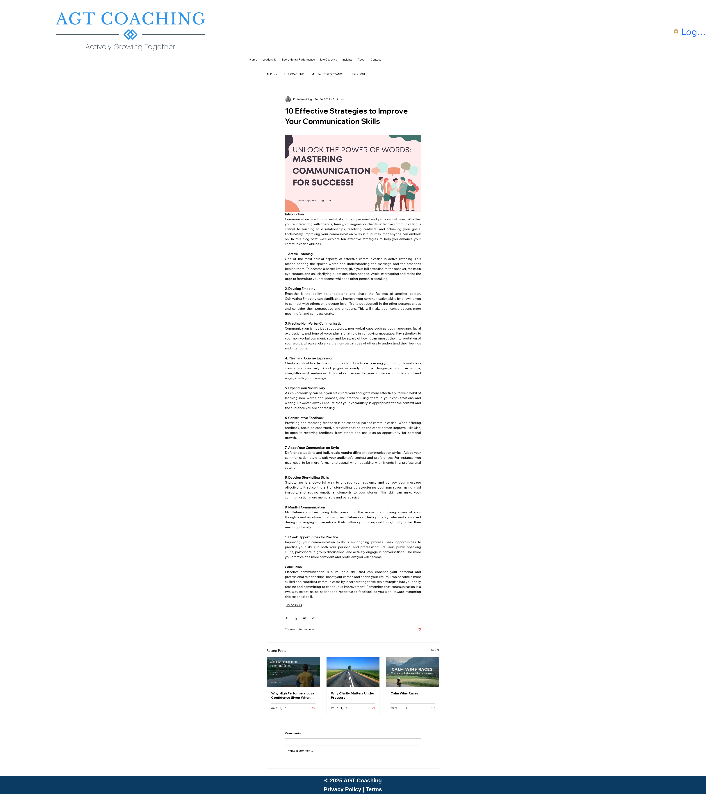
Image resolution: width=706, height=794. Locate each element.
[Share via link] (313, 618)
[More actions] (419, 99)
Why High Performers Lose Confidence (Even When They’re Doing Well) (292, 695)
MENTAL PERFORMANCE (327, 74)
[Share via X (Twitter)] (295, 618)
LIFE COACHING (294, 74)
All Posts (272, 74)
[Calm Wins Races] (412, 672)
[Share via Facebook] (286, 618)
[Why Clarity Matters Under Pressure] (353, 672)
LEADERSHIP (359, 74)
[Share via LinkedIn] (304, 618)
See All (435, 650)
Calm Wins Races (404, 693)
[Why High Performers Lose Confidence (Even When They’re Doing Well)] (293, 672)
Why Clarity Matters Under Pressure (352, 695)
